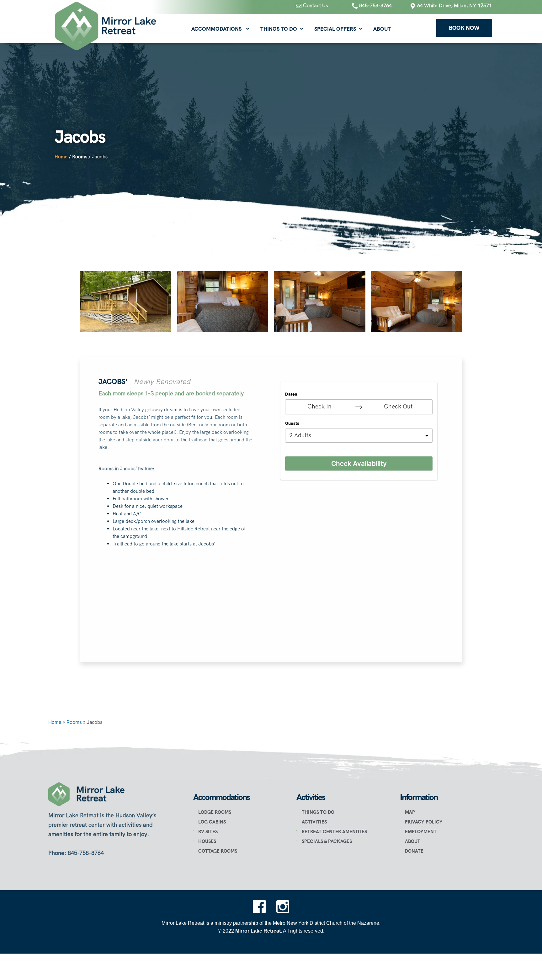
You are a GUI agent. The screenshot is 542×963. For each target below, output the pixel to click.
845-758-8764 (375, 5)
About (382, 28)
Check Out (398, 406)
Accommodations (216, 28)
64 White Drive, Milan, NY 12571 (454, 5)
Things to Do (278, 28)
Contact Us (315, 5)
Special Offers (335, 28)
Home (61, 157)
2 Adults (300, 435)
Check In (319, 406)
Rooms (79, 157)
